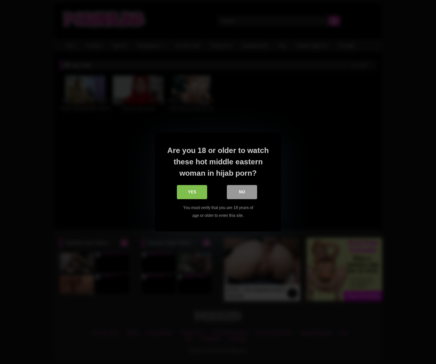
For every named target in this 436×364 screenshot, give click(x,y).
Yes (192, 192)
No (242, 192)
